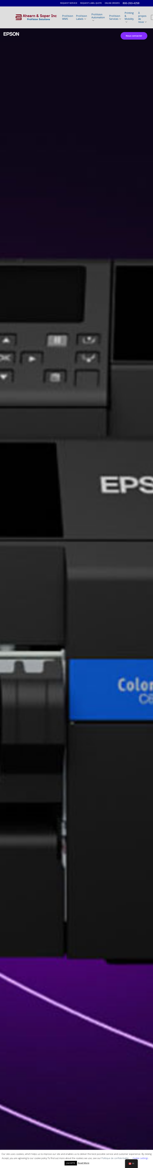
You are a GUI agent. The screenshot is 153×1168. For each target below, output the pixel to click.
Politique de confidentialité (114, 1158)
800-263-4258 (131, 3)
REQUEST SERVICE (68, 3)
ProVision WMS (67, 17)
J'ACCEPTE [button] (70, 1163)
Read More (83, 1162)
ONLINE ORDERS (112, 3)
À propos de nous (142, 17)
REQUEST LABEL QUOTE (91, 3)
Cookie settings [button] (140, 1158)
